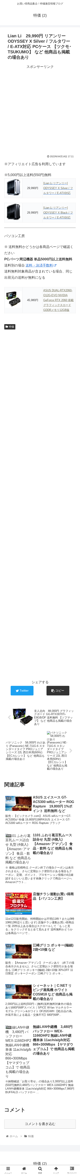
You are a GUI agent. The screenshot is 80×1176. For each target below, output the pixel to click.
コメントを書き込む (40, 1124)
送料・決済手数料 (39, 265)
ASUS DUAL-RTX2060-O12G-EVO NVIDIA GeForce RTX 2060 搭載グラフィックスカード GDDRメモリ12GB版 (58, 300)
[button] (71, 668)
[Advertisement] (40, 110)
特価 (11, 326)
